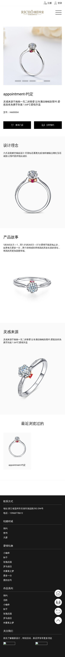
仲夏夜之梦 (8, 571)
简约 (5, 528)
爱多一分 (7, 575)
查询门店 (19, 125)
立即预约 (50, 125)
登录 (60, 3)
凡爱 (5, 537)
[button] (18, 81)
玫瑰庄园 (7, 562)
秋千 (5, 557)
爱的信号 (7, 580)
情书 (5, 533)
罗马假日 (7, 566)
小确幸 (6, 553)
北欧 (5, 600)
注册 (49, 3)
